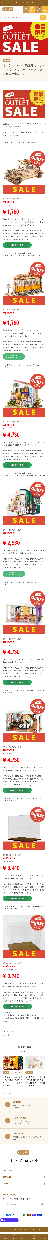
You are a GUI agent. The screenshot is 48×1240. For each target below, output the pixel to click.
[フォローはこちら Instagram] (21, 1160)
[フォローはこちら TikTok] (31, 1160)
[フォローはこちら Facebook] (11, 1160)
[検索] (43, 17)
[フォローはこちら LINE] (36, 1160)
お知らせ (6, 60)
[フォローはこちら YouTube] (26, 1160)
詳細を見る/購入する (17, 245)
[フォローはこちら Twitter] (16, 1160)
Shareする (6, 1035)
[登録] (42, 1204)
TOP (4, 1094)
